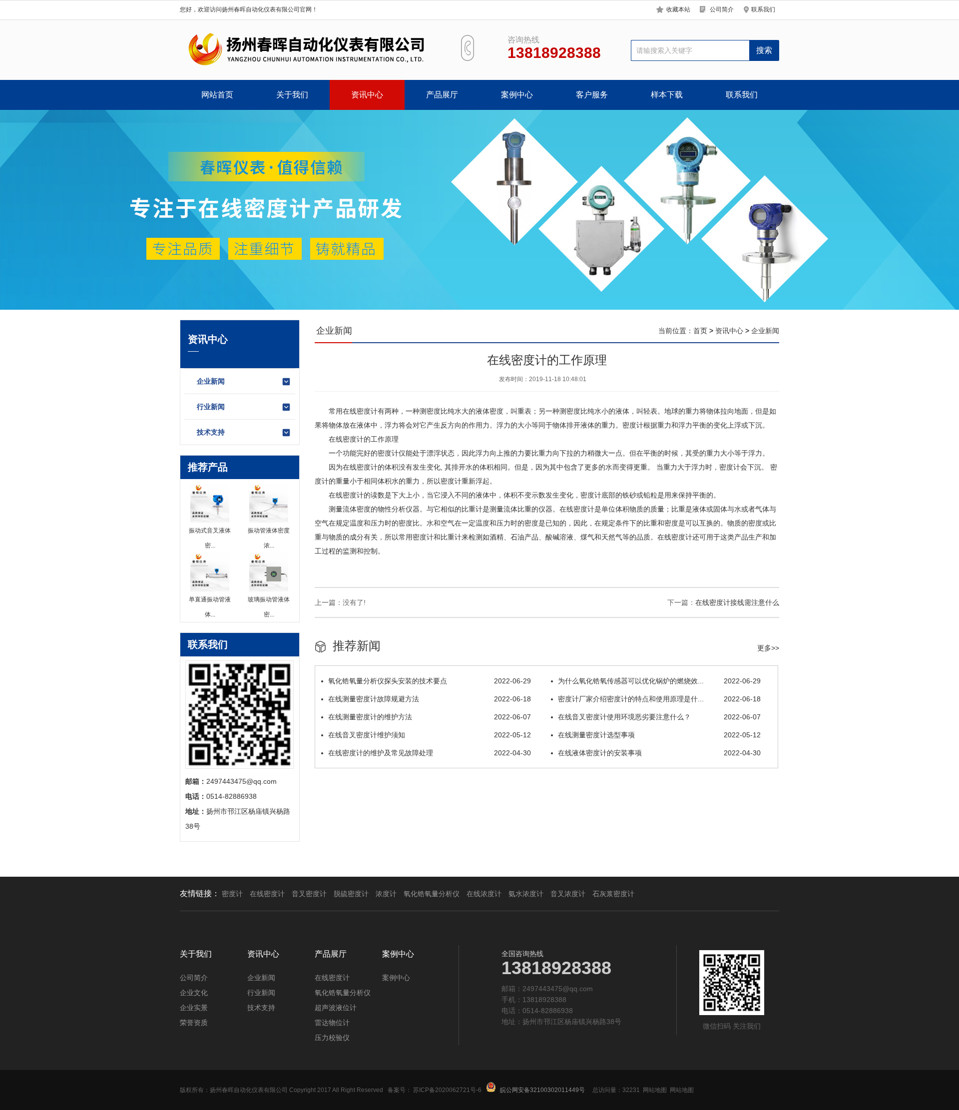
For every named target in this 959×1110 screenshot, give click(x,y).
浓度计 (386, 894)
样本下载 (667, 94)
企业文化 (194, 992)
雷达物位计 (332, 1022)
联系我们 (763, 9)
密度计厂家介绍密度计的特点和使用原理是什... (659, 699)
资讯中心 (367, 94)
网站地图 (655, 1090)
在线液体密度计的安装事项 (659, 753)
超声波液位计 (336, 1007)
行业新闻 (211, 407)
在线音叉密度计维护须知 (429, 735)
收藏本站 (678, 9)
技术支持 (211, 432)
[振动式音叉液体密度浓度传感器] (210, 503)
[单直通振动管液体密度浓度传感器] (210, 572)
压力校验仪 (332, 1037)
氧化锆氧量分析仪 (432, 894)
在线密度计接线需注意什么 (737, 602)
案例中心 (517, 94)
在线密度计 (267, 894)
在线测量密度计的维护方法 (429, 717)
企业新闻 (211, 381)
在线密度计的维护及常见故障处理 (429, 753)
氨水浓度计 (525, 894)
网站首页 (217, 94)
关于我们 (292, 94)
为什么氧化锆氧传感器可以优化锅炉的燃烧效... (659, 681)
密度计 (232, 894)
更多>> (768, 648)
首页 (700, 331)
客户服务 (592, 94)
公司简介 (722, 9)
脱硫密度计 (351, 894)
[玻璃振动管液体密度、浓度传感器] (269, 572)
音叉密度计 (309, 894)
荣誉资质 (194, 1022)
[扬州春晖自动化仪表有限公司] (305, 49)
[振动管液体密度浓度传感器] (269, 503)
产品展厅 (442, 94)
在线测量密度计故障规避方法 (429, 699)
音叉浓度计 (567, 894)
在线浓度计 (484, 894)
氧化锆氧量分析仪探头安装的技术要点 (429, 681)
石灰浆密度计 (613, 894)
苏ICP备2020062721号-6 (447, 1090)
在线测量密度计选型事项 (659, 735)
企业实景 (194, 1007)
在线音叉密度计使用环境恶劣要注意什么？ (659, 717)
